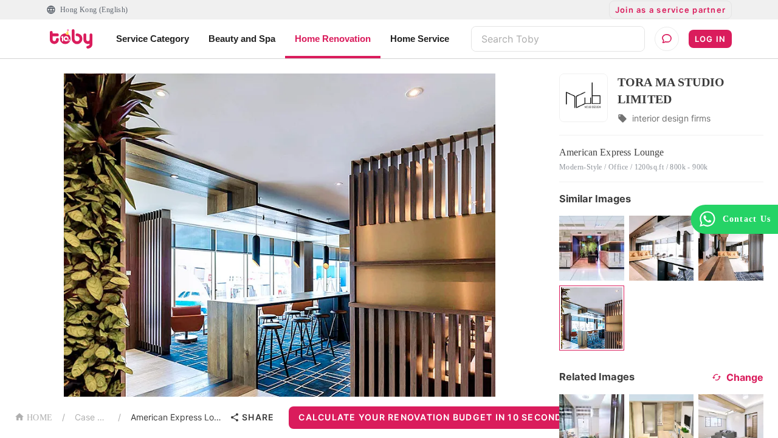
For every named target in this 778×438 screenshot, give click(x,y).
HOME (39, 417)
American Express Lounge (178, 417)
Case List (91, 417)
